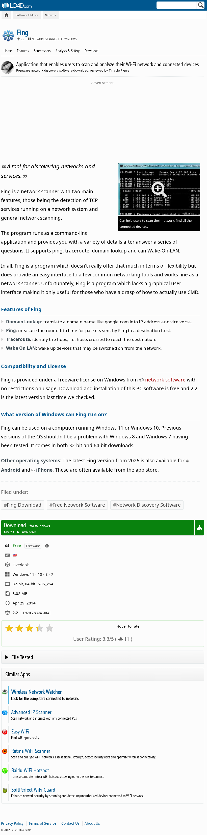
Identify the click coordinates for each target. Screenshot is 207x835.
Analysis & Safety (68, 50)
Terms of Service (42, 823)
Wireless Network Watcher (36, 691)
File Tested (22, 657)
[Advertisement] (102, 122)
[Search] (201, 6)
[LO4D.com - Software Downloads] (6, 15)
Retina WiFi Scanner (30, 750)
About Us (92, 823)
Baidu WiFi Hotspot (30, 770)
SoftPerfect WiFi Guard (33, 789)
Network (50, 15)
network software (165, 379)
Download (91, 50)
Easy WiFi (20, 731)
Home (8, 50)
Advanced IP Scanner (31, 712)
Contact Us (70, 823)
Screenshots (42, 50)
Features (23, 50)
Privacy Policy (12, 823)
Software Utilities (27, 15)
